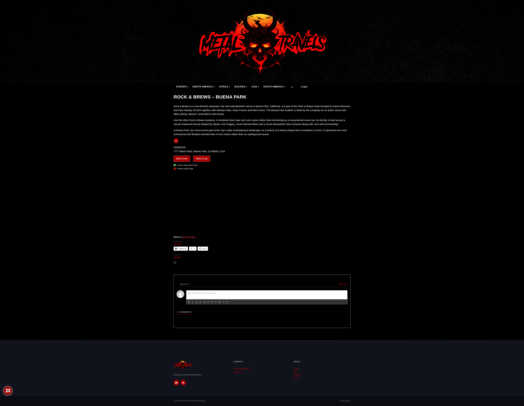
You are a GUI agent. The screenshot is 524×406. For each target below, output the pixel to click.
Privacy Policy (345, 401)
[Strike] (200, 302)
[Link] (219, 302)
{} (223, 302)
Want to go (202, 158)
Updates (297, 375)
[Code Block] (216, 302)
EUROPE (181, 87)
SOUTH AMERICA (273, 87)
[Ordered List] (204, 302)
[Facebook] (176, 382)
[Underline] (197, 302)
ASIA (254, 87)
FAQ (295, 372)
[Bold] (189, 302)
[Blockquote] (212, 302)
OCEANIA (239, 87)
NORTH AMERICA (203, 87)
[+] (226, 302)
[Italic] (193, 302)
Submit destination (242, 368)
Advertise (238, 372)
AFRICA (223, 87)
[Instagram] (183, 382)
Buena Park (188, 237)
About (296, 368)
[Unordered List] (208, 302)
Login (304, 87)
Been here (181, 158)
